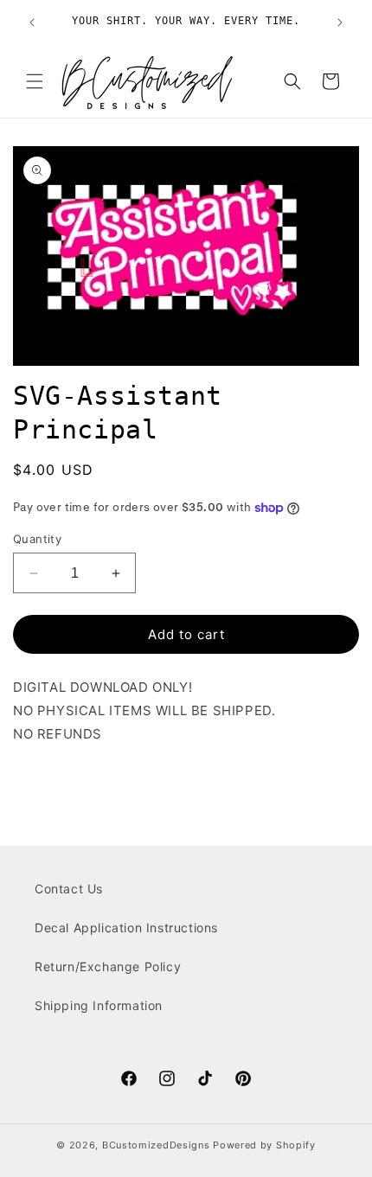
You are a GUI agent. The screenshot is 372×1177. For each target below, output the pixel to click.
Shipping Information (99, 1005)
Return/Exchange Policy (108, 966)
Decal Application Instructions (126, 927)
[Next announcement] (340, 22)
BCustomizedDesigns (156, 1145)
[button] (35, 81)
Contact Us (69, 888)
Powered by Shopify (264, 1145)
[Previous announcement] (32, 22)
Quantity (37, 539)
